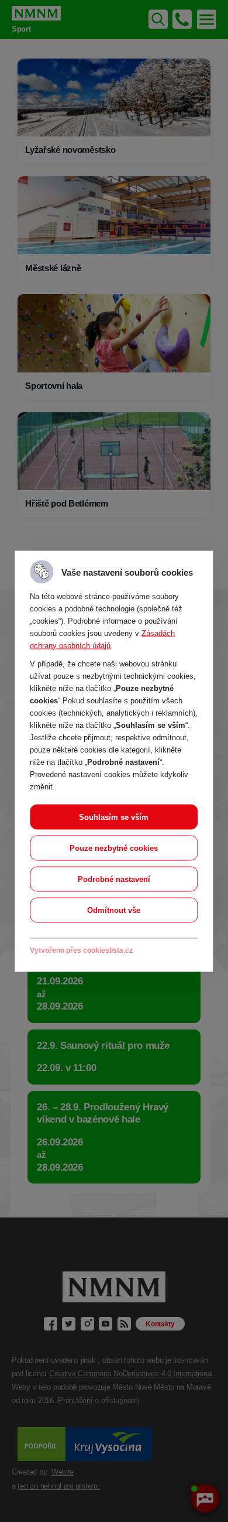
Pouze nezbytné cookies (114, 847)
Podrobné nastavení (114, 878)
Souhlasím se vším (113, 816)
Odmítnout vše (113, 909)
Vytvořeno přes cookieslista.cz (81, 950)
